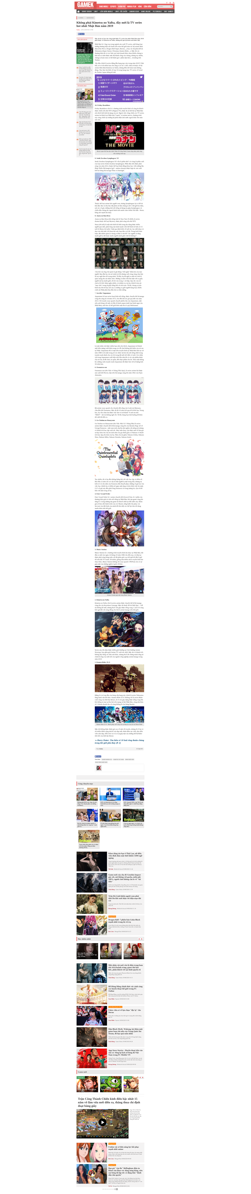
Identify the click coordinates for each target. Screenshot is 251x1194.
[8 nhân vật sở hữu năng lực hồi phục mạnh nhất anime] (92, 1152)
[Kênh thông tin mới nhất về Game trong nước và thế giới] (86, 5)
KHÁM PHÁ (121, 6)
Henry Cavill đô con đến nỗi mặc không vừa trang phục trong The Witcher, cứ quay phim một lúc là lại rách (85, 70)
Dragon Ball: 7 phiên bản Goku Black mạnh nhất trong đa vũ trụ (124, 921)
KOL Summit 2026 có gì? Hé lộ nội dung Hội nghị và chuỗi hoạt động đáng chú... (133, 803)
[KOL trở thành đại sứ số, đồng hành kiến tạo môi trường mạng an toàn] (110, 794)
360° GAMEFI (168, 11)
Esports (117, 999)
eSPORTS (113, 6)
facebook (166, 2)
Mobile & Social (118, 869)
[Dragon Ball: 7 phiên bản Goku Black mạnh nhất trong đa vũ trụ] (92, 925)
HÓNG (140, 6)
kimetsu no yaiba (118, 759)
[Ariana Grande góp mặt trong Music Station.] (119, 580)
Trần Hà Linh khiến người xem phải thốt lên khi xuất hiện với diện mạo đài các (124, 898)
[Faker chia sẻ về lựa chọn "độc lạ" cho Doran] (92, 1016)
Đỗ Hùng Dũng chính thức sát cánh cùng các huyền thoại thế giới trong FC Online (125, 988)
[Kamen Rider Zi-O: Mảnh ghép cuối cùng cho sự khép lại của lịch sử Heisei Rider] (119, 714)
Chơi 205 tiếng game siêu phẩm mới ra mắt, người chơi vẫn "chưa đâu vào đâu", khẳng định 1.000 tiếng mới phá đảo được (85, 114)
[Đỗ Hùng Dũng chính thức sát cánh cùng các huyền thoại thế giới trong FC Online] (92, 994)
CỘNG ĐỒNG (147, 6)
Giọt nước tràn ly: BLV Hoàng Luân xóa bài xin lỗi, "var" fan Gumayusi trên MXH (84, 133)
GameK (80, 18)
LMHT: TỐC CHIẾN (121, 11)
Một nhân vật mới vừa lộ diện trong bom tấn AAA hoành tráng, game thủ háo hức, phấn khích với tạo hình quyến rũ (125, 967)
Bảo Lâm (111, 931)
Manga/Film (118, 931)
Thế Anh (110, 869)
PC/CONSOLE (157, 11)
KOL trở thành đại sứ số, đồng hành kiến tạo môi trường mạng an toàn (110, 803)
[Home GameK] (78, 11)
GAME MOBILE (103, 6)
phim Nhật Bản (129, 759)
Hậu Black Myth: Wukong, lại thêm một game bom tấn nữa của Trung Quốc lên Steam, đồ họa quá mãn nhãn (125, 1031)
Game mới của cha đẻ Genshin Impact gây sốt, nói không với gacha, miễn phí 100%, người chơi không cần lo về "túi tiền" (124, 878)
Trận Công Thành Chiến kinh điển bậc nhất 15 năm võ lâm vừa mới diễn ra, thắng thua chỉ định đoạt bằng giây (109, 1102)
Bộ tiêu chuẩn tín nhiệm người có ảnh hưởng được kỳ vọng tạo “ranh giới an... (87, 825)
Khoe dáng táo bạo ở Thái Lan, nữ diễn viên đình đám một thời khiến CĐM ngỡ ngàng (125, 855)
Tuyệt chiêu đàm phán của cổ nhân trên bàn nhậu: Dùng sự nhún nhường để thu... (88, 846)
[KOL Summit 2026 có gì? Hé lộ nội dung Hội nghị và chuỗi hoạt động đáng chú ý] (133, 794)
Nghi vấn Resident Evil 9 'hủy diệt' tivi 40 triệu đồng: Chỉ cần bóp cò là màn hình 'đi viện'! (85, 124)
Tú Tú (110, 1186)
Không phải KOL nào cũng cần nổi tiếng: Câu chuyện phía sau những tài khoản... (87, 803)
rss (174, 2)
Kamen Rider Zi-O (107, 759)
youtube (170, 2)
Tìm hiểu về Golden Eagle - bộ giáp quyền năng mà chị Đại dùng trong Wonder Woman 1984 (85, 79)
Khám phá (90, 18)
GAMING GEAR (134, 11)
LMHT (96, 11)
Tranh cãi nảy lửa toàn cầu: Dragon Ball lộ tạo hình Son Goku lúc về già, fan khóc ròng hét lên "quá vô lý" (85, 152)
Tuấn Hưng (111, 889)
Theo (119, 749)
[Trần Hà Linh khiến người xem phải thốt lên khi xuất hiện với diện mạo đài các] (92, 904)
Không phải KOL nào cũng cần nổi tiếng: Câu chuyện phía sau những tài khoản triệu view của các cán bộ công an (84, 104)
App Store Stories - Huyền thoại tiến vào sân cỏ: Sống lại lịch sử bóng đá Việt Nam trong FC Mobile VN (125, 1052)
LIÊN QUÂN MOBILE (106, 11)
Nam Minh (111, 999)
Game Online (119, 889)
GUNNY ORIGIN (87, 11)
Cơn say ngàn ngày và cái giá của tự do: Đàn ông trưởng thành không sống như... (133, 825)
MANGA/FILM (131, 6)
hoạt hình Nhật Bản (101, 762)
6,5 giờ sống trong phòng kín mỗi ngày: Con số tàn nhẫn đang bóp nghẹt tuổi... (110, 825)
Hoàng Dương (112, 908)
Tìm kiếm (171, 6)
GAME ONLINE (146, 11)
